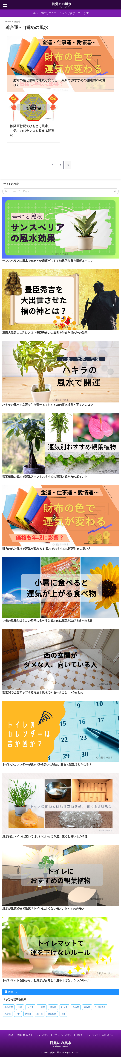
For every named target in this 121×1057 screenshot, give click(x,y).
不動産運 (9, 1007)
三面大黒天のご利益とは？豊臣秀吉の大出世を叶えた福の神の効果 (44, 332)
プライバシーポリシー (63, 1035)
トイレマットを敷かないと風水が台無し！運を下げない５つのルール (46, 980)
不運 (20, 1007)
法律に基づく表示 (24, 1035)
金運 (63, 1014)
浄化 (18, 1014)
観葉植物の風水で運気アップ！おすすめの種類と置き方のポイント (44, 476)
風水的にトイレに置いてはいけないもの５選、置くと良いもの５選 (44, 836)
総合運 (40, 1014)
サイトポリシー (43, 1035)
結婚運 (28, 1014)
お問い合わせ (107, 1035)
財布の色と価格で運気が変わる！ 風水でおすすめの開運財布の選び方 (46, 548)
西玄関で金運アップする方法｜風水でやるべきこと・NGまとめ (42, 692)
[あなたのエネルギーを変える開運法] (61, 4)
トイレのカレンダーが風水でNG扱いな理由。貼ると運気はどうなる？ (47, 764)
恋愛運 (8, 1014)
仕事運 (42, 1007)
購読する (12, 991)
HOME (10, 1035)
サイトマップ (92, 1035)
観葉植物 (52, 1014)
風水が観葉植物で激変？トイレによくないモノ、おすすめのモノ (43, 908)
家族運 (87, 1007)
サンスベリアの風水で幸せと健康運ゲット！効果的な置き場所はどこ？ (47, 260)
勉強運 (76, 1007)
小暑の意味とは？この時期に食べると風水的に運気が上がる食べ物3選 (47, 620)
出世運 (64, 1007)
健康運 (53, 1007)
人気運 (30, 1007)
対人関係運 (100, 1007)
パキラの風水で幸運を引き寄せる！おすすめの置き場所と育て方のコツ (47, 404)
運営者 (80, 1035)
